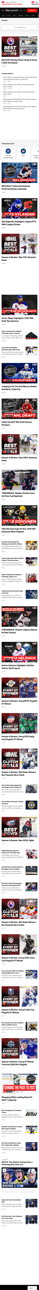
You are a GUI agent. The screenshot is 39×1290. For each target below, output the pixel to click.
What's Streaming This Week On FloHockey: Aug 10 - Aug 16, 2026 (19, 93)
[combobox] (32, 1288)
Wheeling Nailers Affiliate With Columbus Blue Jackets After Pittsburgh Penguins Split (19, 100)
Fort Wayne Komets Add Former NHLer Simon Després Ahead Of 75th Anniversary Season (20, 107)
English (31, 1288)
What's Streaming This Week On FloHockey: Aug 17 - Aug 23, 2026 (19, 86)
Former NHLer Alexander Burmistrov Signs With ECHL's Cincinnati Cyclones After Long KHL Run (20, 78)
